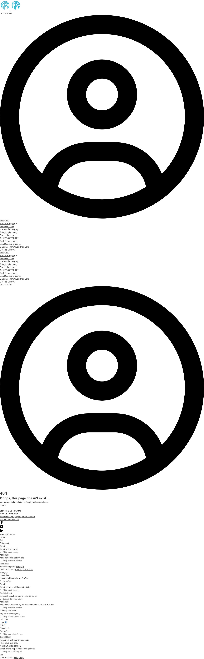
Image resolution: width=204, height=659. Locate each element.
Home (3, 505)
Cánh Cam (20, 508)
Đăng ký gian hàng (8, 232)
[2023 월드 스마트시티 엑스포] (10, 9)
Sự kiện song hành (8, 241)
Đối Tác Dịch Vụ (7, 250)
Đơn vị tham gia (7, 235)
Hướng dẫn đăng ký (9, 229)
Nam (2, 622)
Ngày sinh (4, 628)
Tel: (1, 540)
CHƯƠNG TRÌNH (8, 238)
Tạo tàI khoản (5, 637)
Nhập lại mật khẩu (8, 610)
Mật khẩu (4, 555)
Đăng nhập (4, 564)
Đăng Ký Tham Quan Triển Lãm (14, 247)
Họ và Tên (4, 575)
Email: (3, 537)
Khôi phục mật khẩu (24, 569)
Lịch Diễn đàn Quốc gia (10, 244)
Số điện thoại (6, 593)
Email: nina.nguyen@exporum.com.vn (17, 516)
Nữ (1, 625)
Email (2, 546)
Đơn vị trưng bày (7, 223)
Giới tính (4, 619)
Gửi (1, 655)
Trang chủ (4, 220)
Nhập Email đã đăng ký (10, 646)
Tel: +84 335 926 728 (9, 519)
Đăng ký (20, 566)
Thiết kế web (6, 508)
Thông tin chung (7, 226)
